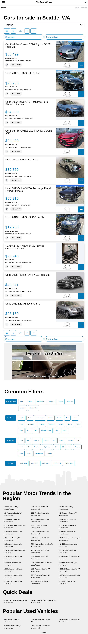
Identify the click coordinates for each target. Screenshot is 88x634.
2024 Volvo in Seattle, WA (39, 558)
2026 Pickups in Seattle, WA (40, 576)
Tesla (64, 430)
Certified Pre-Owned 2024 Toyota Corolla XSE (28, 132)
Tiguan (50, 453)
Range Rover (39, 453)
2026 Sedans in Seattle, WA (13, 558)
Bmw (21, 430)
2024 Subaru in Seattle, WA (40, 539)
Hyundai (41, 424)
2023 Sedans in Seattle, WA (13, 545)
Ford (35, 430)
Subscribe (84, 8)
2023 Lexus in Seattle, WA (40, 527)
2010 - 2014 (57, 463)
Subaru (51, 418)
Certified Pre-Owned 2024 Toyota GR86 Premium (27, 45)
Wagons (22, 408)
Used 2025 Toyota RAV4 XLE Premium (27, 275)
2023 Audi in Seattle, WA (12, 539)
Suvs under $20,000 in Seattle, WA (15, 602)
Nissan (61, 424)
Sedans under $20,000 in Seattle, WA (43, 602)
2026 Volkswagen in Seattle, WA (69, 576)
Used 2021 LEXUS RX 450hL (22, 159)
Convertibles (33, 408)
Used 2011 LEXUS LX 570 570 (22, 303)
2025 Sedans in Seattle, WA (13, 533)
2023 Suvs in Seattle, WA (67, 508)
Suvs (21, 401)
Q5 (63, 447)
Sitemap (44, 632)
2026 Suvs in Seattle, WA (12, 520)
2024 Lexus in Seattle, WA (67, 520)
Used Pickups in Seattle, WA (13, 627)
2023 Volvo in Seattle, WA (67, 551)
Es (78, 440)
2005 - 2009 (69, 463)
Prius (28, 453)
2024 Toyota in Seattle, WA (13, 514)
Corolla (46, 440)
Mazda (70, 424)
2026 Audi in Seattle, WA (67, 582)
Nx (54, 440)
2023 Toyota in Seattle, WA (40, 533)
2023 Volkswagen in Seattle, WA (69, 539)
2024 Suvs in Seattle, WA (39, 508)
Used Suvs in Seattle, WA (12, 621)
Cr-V (56, 447)
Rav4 (21, 440)
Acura (75, 418)
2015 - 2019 (45, 463)
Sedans (30, 401)
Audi (67, 418)
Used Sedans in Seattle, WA (40, 621)
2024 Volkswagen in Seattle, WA (14, 551)
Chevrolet (51, 424)
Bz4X (21, 447)
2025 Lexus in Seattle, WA (67, 533)
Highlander (47, 447)
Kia (28, 430)
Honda (59, 418)
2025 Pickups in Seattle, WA (68, 564)
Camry (61, 440)
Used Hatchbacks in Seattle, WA (69, 621)
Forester (36, 447)
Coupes (60, 401)
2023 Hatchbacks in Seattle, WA (42, 545)
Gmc (78, 424)
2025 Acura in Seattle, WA (40, 551)
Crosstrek (36, 440)
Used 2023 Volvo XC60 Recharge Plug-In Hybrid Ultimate (28, 189)
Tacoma (77, 447)
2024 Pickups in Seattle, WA (68, 545)
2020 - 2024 (23, 463)
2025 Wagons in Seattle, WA (40, 570)
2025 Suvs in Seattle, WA (12, 508)
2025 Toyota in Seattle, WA (40, 514)
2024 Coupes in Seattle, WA (13, 576)
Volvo (21, 424)
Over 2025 (34, 463)
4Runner (70, 440)
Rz (69, 447)
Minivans (70, 401)
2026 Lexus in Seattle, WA (12, 564)
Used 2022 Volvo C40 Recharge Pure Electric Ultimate (26, 103)
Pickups (51, 401)
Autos (3, 7)
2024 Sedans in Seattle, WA (68, 514)
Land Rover (31, 424)
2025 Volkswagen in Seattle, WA (14, 527)
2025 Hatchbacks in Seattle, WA (69, 558)
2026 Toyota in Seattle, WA (40, 520)
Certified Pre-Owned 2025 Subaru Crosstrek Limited (24, 247)
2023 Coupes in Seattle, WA (13, 582)
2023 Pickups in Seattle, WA (13, 570)
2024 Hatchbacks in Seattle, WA (42, 564)
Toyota (22, 418)
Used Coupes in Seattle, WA (40, 627)
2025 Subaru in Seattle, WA (68, 527)
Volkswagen (40, 418)
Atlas (21, 453)
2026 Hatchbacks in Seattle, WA (69, 570)
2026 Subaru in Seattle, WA (40, 582)
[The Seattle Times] (44, 2)
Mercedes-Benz (46, 430)
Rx (28, 440)
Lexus (30, 418)
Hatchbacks (40, 401)
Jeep (56, 430)
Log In (77, 8)
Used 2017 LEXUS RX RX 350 (22, 73)
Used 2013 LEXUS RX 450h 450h (24, 217)
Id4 (28, 447)
